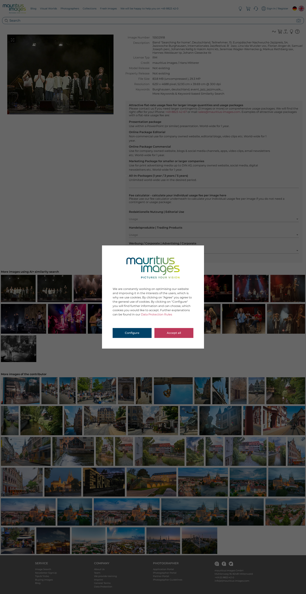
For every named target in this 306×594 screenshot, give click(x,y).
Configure (132, 333)
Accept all (174, 333)
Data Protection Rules (156, 314)
